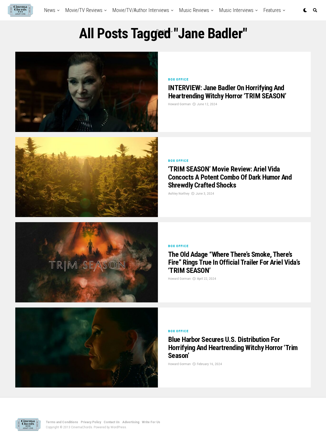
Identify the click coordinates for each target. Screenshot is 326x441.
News (49, 10)
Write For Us (151, 422)
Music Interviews (236, 10)
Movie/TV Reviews (83, 10)
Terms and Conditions (62, 422)
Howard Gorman (179, 104)
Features (272, 10)
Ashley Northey (178, 193)
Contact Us (112, 422)
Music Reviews (194, 10)
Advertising (130, 422)
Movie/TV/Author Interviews (140, 10)
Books (162, 31)
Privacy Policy (91, 422)
